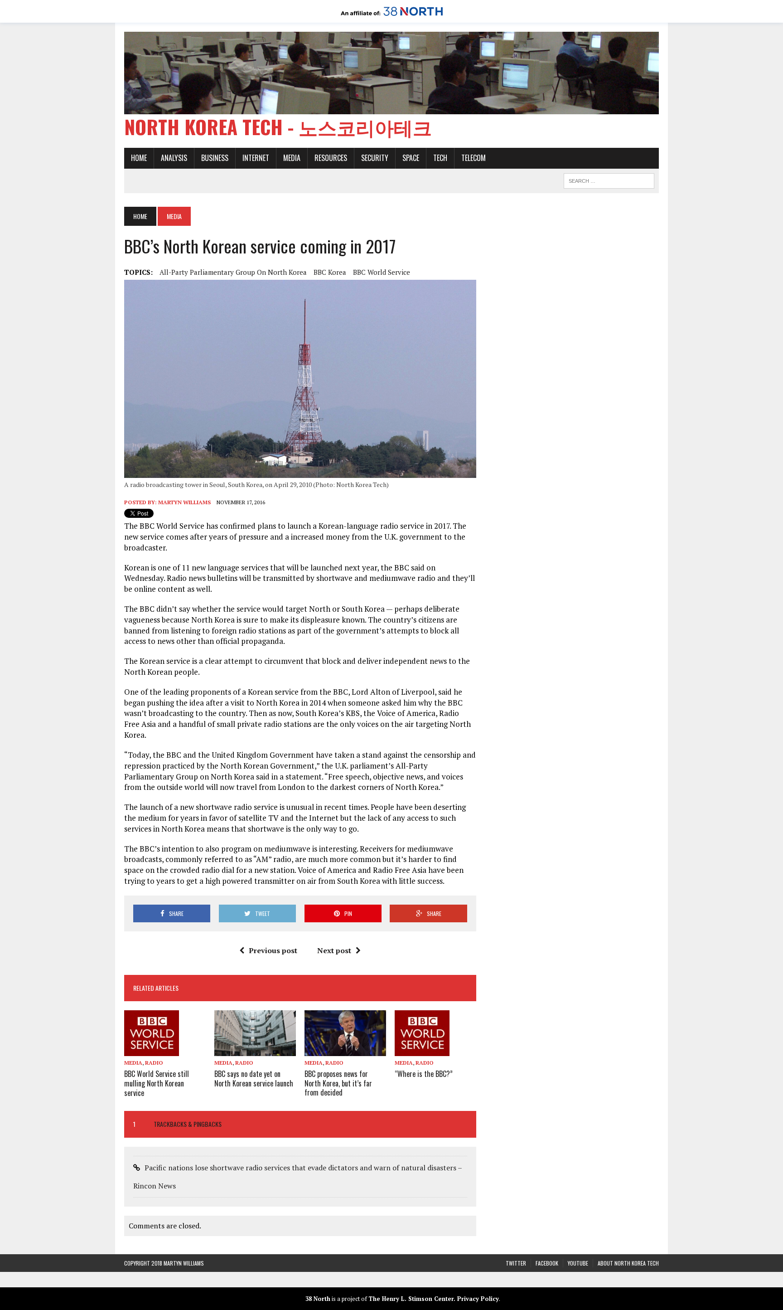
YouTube (578, 1263)
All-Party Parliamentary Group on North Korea (233, 272)
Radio (154, 1062)
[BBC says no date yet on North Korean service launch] (255, 1050)
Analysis (174, 157)
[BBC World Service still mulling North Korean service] (151, 1050)
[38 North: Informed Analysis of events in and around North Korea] (392, 16)
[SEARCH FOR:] (609, 179)
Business (214, 157)
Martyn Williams (184, 502)
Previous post (273, 950)
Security (374, 157)
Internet (255, 157)
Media (291, 157)
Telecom (473, 157)
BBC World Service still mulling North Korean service (156, 1083)
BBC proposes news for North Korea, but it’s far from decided (338, 1083)
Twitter (516, 1263)
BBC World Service (381, 272)
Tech (440, 157)
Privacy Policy (478, 1299)
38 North (317, 1299)
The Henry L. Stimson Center (411, 1299)
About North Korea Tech (628, 1263)
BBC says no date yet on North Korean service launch (253, 1078)
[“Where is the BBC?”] (422, 1050)
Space (410, 157)
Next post (334, 950)
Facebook (547, 1263)
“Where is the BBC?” (424, 1073)
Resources (330, 157)
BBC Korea (330, 272)
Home (139, 157)
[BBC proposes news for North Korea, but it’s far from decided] (345, 1050)
